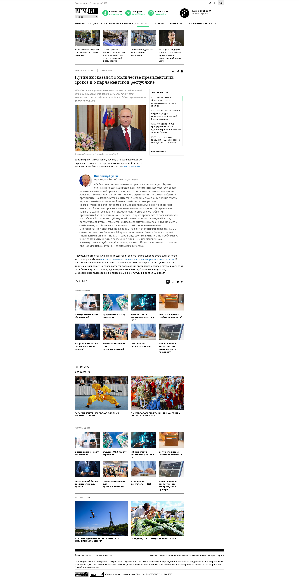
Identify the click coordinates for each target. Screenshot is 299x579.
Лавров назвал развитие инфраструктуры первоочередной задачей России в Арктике (166, 114)
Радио (162, 555)
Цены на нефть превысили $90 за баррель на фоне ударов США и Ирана (165, 140)
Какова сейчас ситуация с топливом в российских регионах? (87, 52)
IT (212, 23)
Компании (112, 23)
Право (172, 23)
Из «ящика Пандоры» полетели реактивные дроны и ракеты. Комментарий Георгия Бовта (170, 55)
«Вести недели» (131, 166)
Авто (182, 23)
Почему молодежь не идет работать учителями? (142, 52)
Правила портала (198, 555)
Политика (143, 23)
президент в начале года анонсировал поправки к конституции (137, 259)
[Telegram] (177, 71)
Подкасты (96, 23)
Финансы (127, 23)
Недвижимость (198, 23)
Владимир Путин (106, 176)
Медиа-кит (182, 555)
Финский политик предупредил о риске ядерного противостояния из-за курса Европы (166, 128)
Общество (159, 23)
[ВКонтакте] (173, 71)
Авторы (211, 555)
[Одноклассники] (182, 71)
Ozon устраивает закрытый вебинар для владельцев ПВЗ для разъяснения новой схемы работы (114, 55)
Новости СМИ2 (82, 366)
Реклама (153, 555)
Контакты (171, 555)
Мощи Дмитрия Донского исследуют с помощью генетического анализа (163, 101)
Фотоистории (82, 372)
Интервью (80, 23)
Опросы (220, 555)
